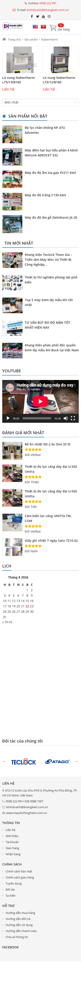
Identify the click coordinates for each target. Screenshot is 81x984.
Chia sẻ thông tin (17, 937)
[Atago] (57, 761)
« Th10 (7, 622)
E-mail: (43, 10)
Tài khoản (12, 842)
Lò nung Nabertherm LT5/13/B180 (18, 80)
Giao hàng (12, 848)
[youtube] (43, 16)
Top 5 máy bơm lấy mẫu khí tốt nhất (49, 302)
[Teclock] (23, 761)
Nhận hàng (13, 854)
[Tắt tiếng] (65, 418)
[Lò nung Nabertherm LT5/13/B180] (20, 60)
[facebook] (32, 16)
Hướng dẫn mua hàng (20, 913)
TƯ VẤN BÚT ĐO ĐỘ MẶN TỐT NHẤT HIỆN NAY (47, 325)
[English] (35, 27)
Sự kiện (11, 895)
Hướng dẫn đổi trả (18, 919)
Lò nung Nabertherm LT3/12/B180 (59, 80)
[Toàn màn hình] (73, 418)
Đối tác (10, 889)
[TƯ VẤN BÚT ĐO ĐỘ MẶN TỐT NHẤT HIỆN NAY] (13, 328)
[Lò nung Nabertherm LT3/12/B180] (61, 60)
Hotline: (42, 3)
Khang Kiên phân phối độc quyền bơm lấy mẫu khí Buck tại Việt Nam (52, 347)
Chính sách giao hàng (20, 877)
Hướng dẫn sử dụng (19, 925)
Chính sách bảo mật (19, 871)
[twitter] (37, 16)
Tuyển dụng (14, 883)
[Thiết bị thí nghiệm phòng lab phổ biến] (13, 283)
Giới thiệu (12, 836)
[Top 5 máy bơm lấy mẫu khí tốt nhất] (13, 306)
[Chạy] (8, 418)
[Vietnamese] (43, 27)
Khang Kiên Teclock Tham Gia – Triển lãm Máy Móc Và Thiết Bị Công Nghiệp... (48, 259)
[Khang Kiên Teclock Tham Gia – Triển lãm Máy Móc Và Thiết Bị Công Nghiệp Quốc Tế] (13, 260)
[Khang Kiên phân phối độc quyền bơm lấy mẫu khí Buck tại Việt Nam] (13, 351)
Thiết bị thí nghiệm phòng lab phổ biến (51, 279)
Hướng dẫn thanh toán (21, 931)
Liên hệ (10, 830)
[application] (40, 401)
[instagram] (49, 16)
